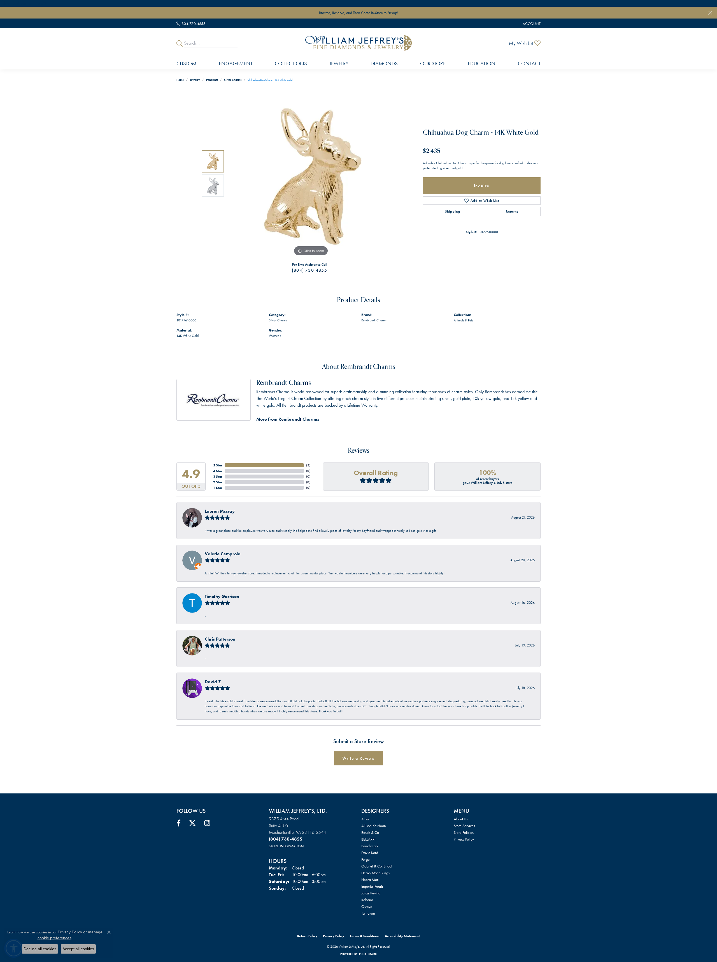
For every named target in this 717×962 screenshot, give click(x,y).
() (308, 465)
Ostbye (366, 906)
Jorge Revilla (370, 893)
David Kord (369, 852)
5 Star (217, 465)
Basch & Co (370, 832)
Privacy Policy (464, 839)
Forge (365, 859)
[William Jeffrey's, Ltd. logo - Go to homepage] (358, 43)
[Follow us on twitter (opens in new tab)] (192, 823)
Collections (291, 63)
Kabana (367, 899)
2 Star (217, 482)
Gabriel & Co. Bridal (376, 866)
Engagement (236, 63)
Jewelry (338, 63)
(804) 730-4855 (309, 270)
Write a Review (358, 758)
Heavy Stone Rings (375, 872)
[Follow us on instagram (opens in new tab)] (207, 823)
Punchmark (368, 954)
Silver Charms (232, 80)
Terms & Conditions (364, 936)
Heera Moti (370, 879)
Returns (512, 211)
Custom (186, 63)
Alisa (365, 818)
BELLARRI (368, 839)
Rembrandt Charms (374, 320)
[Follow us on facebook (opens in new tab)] (178, 823)
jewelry (195, 80)
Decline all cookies (40, 949)
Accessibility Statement (402, 936)
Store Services (464, 825)
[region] (311, 173)
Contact (529, 63)
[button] (531, 23)
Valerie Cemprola (223, 554)
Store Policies (464, 832)
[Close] (710, 12)
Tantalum (368, 913)
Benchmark (369, 845)
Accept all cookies (78, 949)
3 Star (217, 476)
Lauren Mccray (220, 511)
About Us (461, 818)
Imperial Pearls (372, 886)
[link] (191, 23)
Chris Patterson (220, 639)
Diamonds (384, 63)
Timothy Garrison (222, 596)
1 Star (217, 487)
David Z (213, 682)
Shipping (452, 211)
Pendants (212, 80)
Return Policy (307, 936)
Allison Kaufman (373, 825)
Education (481, 63)
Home (180, 80)
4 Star (217, 471)
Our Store (433, 63)
